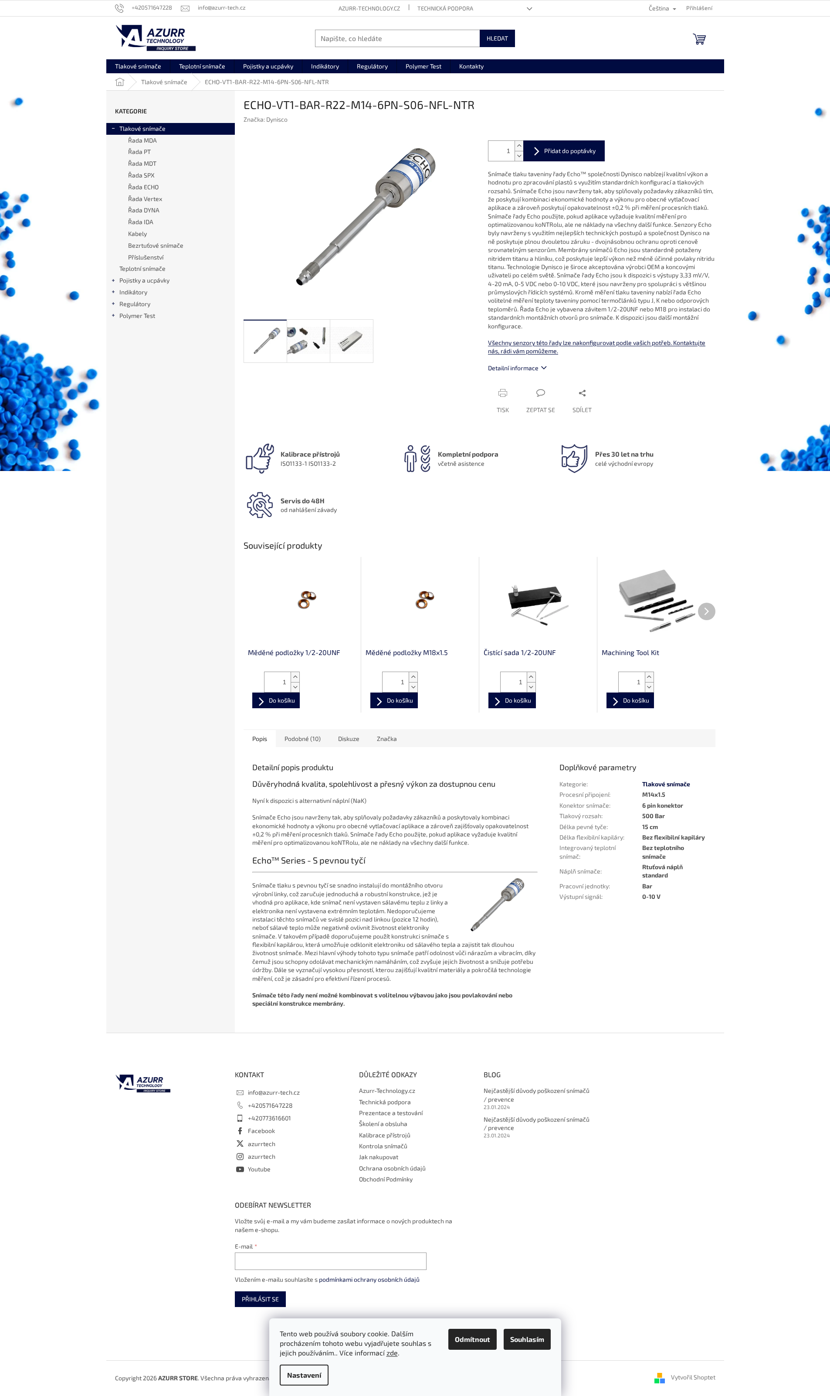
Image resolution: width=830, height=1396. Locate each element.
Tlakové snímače (142, 128)
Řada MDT (142, 163)
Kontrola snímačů (383, 1146)
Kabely (137, 233)
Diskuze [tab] (348, 738)
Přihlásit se (260, 1299)
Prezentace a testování (391, 1112)
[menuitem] (138, 66)
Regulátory (134, 303)
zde (392, 1352)
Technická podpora (445, 8)
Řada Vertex (145, 198)
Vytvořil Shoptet (693, 1377)
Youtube (259, 1169)
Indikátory (133, 292)
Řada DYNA (143, 210)
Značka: (266, 119)
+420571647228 (270, 1105)
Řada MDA (142, 140)
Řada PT (139, 151)
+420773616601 (269, 1118)
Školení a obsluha (383, 1123)
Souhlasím (527, 1339)
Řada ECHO (143, 187)
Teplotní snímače (142, 268)
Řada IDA (140, 221)
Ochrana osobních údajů (392, 1168)
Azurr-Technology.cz (369, 8)
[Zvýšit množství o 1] (519, 146)
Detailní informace (513, 368)
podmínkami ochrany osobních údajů (369, 1279)
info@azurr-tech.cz (274, 1092)
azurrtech (261, 1143)
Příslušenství (145, 257)
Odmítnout (472, 1339)
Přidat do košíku (564, 150)
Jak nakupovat (378, 1156)
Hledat (497, 38)
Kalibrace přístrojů (384, 1135)
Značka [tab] (387, 738)
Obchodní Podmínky (386, 1179)
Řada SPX (141, 175)
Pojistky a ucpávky (144, 280)
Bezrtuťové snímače (155, 245)
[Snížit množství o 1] (519, 156)
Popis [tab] (259, 738)
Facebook (261, 1130)
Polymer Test (137, 315)
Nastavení (304, 1375)
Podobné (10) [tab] (303, 738)
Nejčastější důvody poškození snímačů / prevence (536, 1094)
